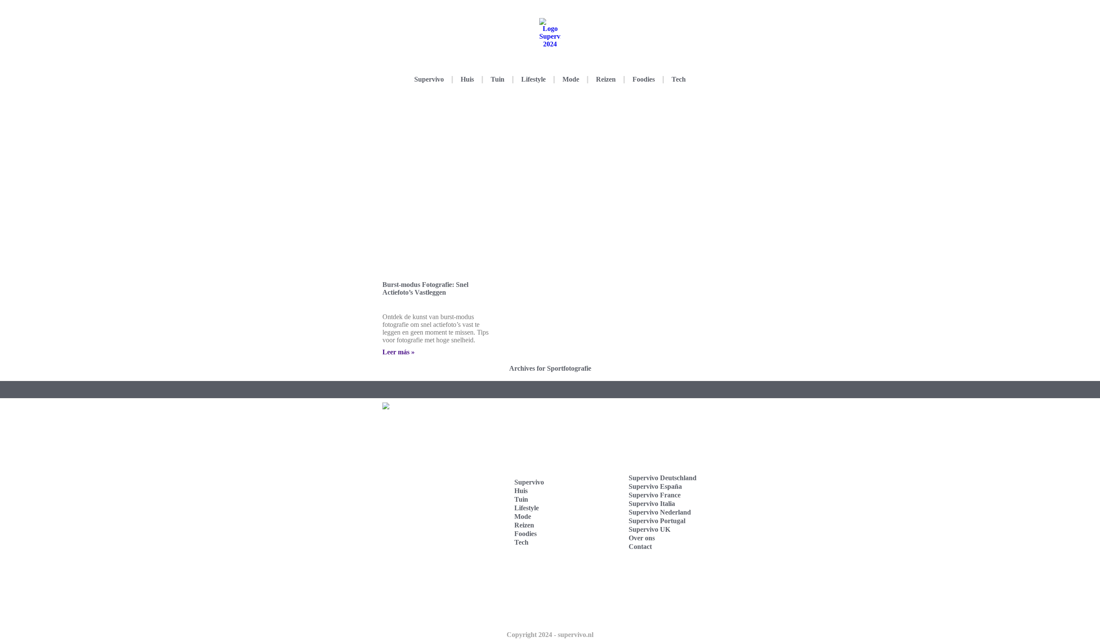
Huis (467, 79)
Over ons (642, 538)
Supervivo (429, 79)
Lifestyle (533, 79)
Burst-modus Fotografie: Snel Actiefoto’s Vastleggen (425, 288)
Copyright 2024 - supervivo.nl (550, 634)
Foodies (643, 79)
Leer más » (398, 352)
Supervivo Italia (652, 503)
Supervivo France (655, 495)
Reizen (606, 79)
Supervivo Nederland (660, 512)
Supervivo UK (649, 529)
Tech (679, 79)
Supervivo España (655, 486)
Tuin (497, 79)
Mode (570, 79)
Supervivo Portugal (657, 520)
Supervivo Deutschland (663, 477)
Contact (640, 546)
